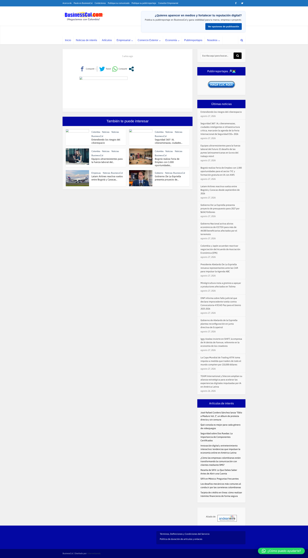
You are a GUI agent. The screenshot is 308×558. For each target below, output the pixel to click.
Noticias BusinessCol (113, 173)
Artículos (107, 40)
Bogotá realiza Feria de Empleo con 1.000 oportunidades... (167, 162)
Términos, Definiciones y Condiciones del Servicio (185, 534)
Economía (171, 40)
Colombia (95, 132)
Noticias (106, 132)
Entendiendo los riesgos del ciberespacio (221, 112)
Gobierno (159, 173)
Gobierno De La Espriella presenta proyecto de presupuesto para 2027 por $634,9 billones (220, 208)
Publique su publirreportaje (144, 3)
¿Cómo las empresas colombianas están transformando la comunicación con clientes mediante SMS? (221, 461)
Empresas (96, 173)
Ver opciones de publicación (223, 26)
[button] (281, 551)
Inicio (68, 40)
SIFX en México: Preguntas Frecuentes (220, 478)
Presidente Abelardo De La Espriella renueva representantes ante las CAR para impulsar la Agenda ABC (219, 268)
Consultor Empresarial (168, 3)
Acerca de (67, 3)
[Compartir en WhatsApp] (119, 69)
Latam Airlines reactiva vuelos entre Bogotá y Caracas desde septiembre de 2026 (220, 190)
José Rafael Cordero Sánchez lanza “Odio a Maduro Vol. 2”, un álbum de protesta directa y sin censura (221, 416)
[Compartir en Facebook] (86, 69)
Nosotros (212, 40)
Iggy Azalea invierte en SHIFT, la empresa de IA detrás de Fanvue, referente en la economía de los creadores (221, 342)
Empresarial (123, 40)
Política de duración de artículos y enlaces (181, 539)
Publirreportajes (193, 40)
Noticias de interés (86, 40)
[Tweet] (105, 69)
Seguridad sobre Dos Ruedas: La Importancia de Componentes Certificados (217, 437)
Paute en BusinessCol (83, 3)
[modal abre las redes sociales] (131, 69)
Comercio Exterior (148, 40)
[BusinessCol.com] (84, 16)
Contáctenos (100, 3)
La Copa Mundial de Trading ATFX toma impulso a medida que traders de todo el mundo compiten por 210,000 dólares (221, 361)
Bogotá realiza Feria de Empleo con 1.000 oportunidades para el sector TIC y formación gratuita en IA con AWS (221, 171)
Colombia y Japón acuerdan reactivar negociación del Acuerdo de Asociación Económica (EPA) (220, 249)
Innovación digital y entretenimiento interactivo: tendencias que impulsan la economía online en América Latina (220, 449)
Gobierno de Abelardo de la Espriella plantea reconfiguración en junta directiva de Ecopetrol (219, 324)
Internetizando (94, 553)
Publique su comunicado (118, 3)
